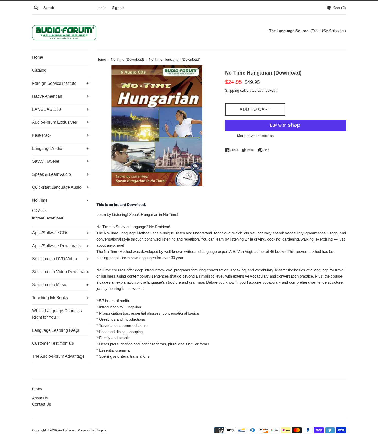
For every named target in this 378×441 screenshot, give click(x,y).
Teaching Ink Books (60, 298)
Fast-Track (60, 135)
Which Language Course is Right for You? (57, 314)
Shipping (232, 90)
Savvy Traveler (60, 161)
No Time (60, 200)
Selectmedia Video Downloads (60, 272)
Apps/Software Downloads (60, 246)
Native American (60, 96)
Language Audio (60, 148)
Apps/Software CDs (60, 233)
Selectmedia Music (60, 284)
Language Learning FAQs (55, 330)
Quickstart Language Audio (60, 187)
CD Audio (39, 211)
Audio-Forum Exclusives (60, 122)
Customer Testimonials (53, 343)
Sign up (118, 8)
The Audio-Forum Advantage (58, 356)
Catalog (39, 70)
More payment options (255, 136)
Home (37, 57)
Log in (101, 8)
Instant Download (47, 218)
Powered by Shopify (92, 430)
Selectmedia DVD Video (60, 258)
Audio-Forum (67, 430)
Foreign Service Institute (60, 83)
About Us (40, 398)
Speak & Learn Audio (60, 174)
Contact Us (41, 404)
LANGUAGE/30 (60, 109)
